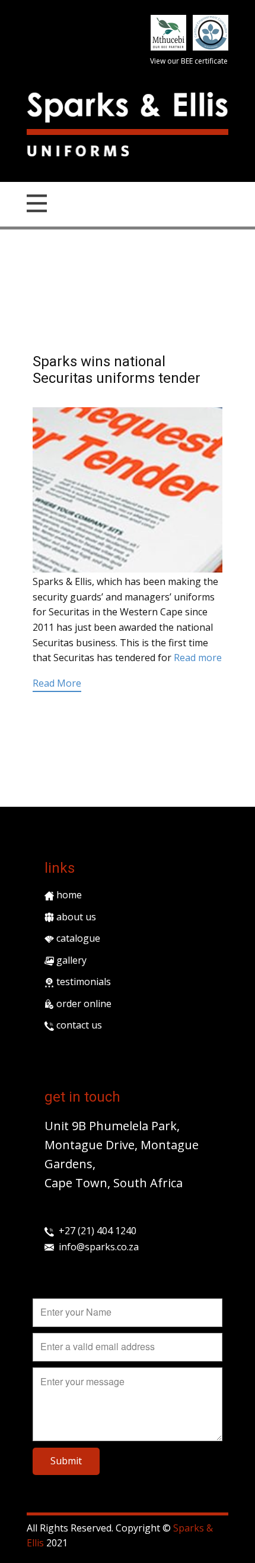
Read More (57, 683)
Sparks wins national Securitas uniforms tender (116, 370)
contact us (78, 1024)
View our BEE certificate (189, 61)
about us (75, 916)
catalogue (77, 938)
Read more (198, 657)
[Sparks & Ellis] (127, 107)
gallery (70, 960)
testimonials (82, 981)
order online (82, 1003)
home (68, 894)
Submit (66, 1460)
